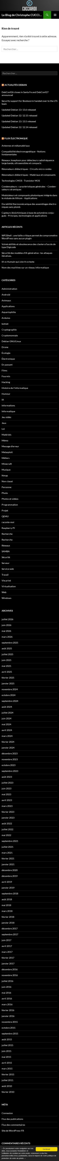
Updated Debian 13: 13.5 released (19, 121)
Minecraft (7, 463)
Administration (9, 288)
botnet (5, 323)
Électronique (8, 358)
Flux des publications (12, 1119)
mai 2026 (6, 631)
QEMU (5, 516)
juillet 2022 (7, 829)
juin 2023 (6, 788)
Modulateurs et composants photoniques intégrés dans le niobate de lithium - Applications (29, 197)
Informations (8, 405)
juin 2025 (6, 660)
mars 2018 (7, 911)
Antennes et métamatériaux (16, 145)
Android (6, 294)
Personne (6, 487)
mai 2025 (6, 666)
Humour (6, 393)
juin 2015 (6, 1051)
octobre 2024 (8, 695)
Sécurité (6, 557)
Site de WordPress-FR (13, 1130)
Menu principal (55, 15)
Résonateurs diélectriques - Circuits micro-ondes (26, 169)
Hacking (6, 382)
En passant (7, 364)
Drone (5, 347)
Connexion (7, 1113)
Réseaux (6, 545)
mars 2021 (7, 852)
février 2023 (8, 811)
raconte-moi (8, 522)
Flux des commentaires (13, 1124)
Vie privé (6, 580)
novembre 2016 (10, 975)
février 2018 (8, 916)
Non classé (7, 481)
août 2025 (7, 648)
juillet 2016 (7, 981)
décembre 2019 (10, 876)
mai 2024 (6, 724)
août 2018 (7, 899)
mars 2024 (7, 736)
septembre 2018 (10, 893)
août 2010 (7, 1086)
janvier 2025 (8, 683)
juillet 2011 (7, 1080)
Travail (5, 574)
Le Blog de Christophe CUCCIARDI (22, 15)
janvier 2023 (8, 817)
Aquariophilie (9, 312)
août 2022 (7, 823)
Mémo (5, 440)
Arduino (6, 318)
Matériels (6, 434)
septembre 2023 (10, 771)
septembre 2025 (10, 642)
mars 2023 (7, 806)
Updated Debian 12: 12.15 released (19, 115)
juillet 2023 (7, 782)
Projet (5, 510)
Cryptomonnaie (10, 335)
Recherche (7, 533)
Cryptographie (9, 329)
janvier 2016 (8, 1016)
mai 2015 (6, 1056)
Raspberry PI (8, 528)
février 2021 (8, 858)
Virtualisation (9, 586)
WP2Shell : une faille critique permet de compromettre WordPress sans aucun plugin (29, 237)
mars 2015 (7, 1068)
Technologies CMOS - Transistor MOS (21, 180)
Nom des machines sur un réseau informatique (25, 267)
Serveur (6, 563)
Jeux (4, 423)
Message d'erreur (10, 446)
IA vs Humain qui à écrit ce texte (18, 261)
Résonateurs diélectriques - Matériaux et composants (29, 174)
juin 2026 (6, 625)
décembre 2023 (10, 753)
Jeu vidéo (6, 417)
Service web (8, 568)
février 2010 (8, 1091)
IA (3, 399)
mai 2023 (6, 794)
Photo (5, 493)
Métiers (6, 458)
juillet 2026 (7, 619)
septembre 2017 (10, 934)
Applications (8, 306)
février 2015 (8, 1074)
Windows (6, 598)
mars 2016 (7, 1004)
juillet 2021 (7, 846)
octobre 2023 (8, 765)
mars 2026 (7, 636)
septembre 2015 (10, 1033)
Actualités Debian (15, 84)
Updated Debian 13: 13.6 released (19, 109)
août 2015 (7, 1039)
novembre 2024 (10, 689)
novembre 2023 (10, 759)
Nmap (5, 475)
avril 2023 (7, 800)
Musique (6, 469)
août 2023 (7, 776)
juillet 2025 (7, 654)
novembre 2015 (10, 1021)
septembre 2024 (10, 701)
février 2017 (8, 957)
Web (4, 592)
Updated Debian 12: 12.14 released (19, 127)
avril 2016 (7, 998)
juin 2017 (6, 940)
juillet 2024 (7, 712)
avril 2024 (7, 730)
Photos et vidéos (10, 498)
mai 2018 (6, 905)
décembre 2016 (10, 969)
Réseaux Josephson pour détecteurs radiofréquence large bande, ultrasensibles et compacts (28, 162)
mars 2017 (7, 951)
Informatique (8, 411)
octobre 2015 (8, 1027)
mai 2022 (6, 835)
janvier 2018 (8, 922)
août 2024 (7, 706)
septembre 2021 (10, 841)
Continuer (46, 1149)
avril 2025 (7, 671)
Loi (3, 428)
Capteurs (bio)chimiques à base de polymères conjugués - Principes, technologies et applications (28, 214)
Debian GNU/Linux (11, 341)
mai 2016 (6, 992)
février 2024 (8, 741)
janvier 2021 (8, 864)
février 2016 (8, 1010)
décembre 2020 (10, 870)
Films (4, 370)
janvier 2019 (8, 887)
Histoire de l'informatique (15, 388)
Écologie (6, 353)
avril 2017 (7, 946)
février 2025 (8, 677)
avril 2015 (7, 1062)
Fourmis (6, 376)
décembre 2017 (10, 928)
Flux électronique (16, 138)
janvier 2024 (8, 747)
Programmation (10, 504)
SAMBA (6, 551)
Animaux (6, 300)
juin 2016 (6, 986)
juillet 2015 (7, 1045)
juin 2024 (6, 718)
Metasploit (7, 452)
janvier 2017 (8, 963)
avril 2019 (7, 881)
